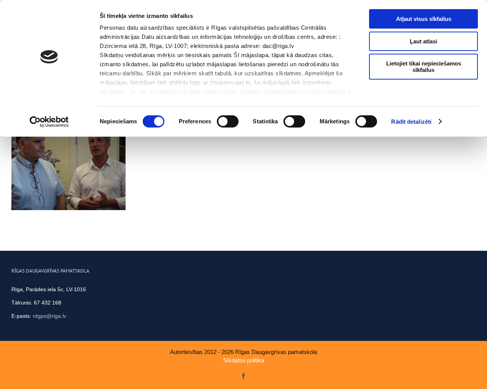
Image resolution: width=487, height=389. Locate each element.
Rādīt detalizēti (411, 121)
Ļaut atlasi (423, 41)
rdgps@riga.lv (49, 316)
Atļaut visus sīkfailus (423, 19)
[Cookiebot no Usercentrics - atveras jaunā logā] (49, 122)
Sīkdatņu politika (243, 360)
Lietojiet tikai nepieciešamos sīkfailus (423, 66)
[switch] (228, 121)
